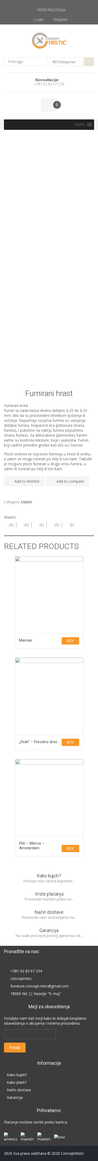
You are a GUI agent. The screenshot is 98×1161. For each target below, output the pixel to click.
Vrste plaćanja (49, 894)
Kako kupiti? (49, 875)
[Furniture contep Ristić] (49, 40)
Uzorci (26, 501)
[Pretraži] (89, 61)
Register (61, 19)
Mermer (25, 640)
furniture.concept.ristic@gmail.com (39, 986)
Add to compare (70, 481)
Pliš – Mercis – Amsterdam (31, 845)
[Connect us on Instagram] (67, 951)
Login (39, 19)
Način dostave (49, 912)
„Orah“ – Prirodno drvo (38, 741)
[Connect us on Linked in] (58, 951)
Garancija (49, 930)
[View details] (49, 595)
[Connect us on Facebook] (48, 951)
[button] (80, 124)
